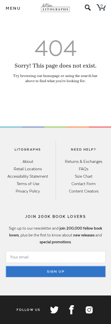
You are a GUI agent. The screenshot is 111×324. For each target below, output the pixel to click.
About (27, 161)
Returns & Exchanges (83, 161)
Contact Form (83, 183)
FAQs (83, 169)
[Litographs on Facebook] (71, 309)
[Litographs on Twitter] (54, 309)
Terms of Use (28, 183)
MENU (13, 8)
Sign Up (56, 272)
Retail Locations (28, 169)
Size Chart (83, 176)
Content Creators (83, 191)
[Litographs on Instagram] (88, 309)
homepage (51, 76)
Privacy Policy (28, 191)
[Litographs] (55, 7)
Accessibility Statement (27, 176)
